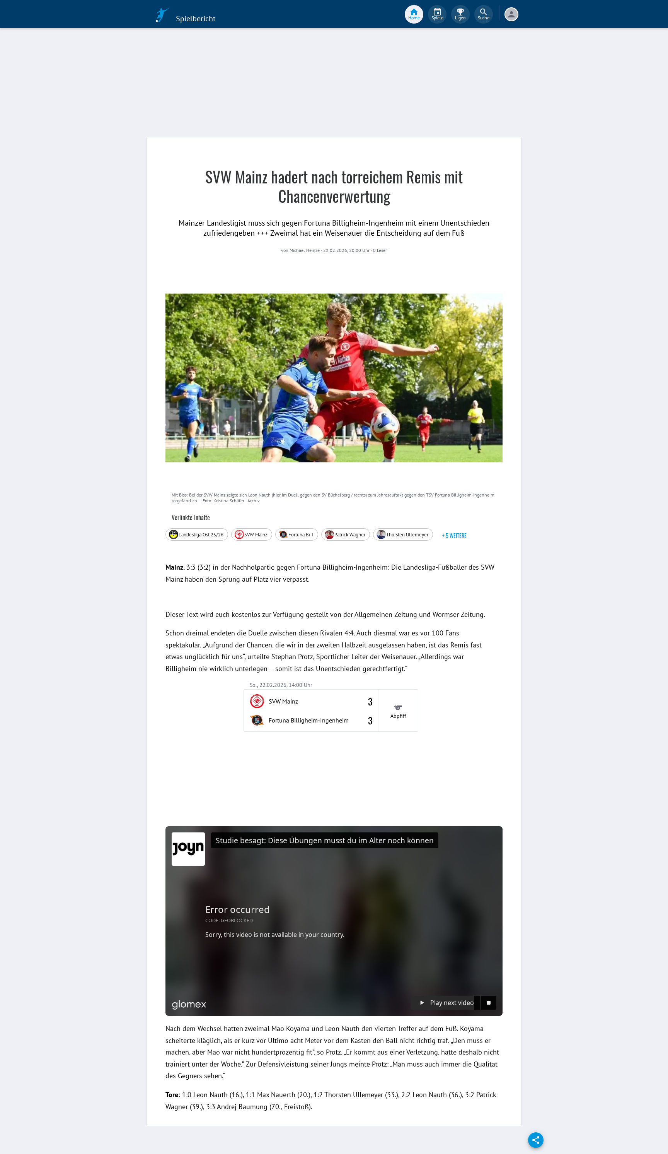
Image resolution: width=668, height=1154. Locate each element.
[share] (536, 1140)
